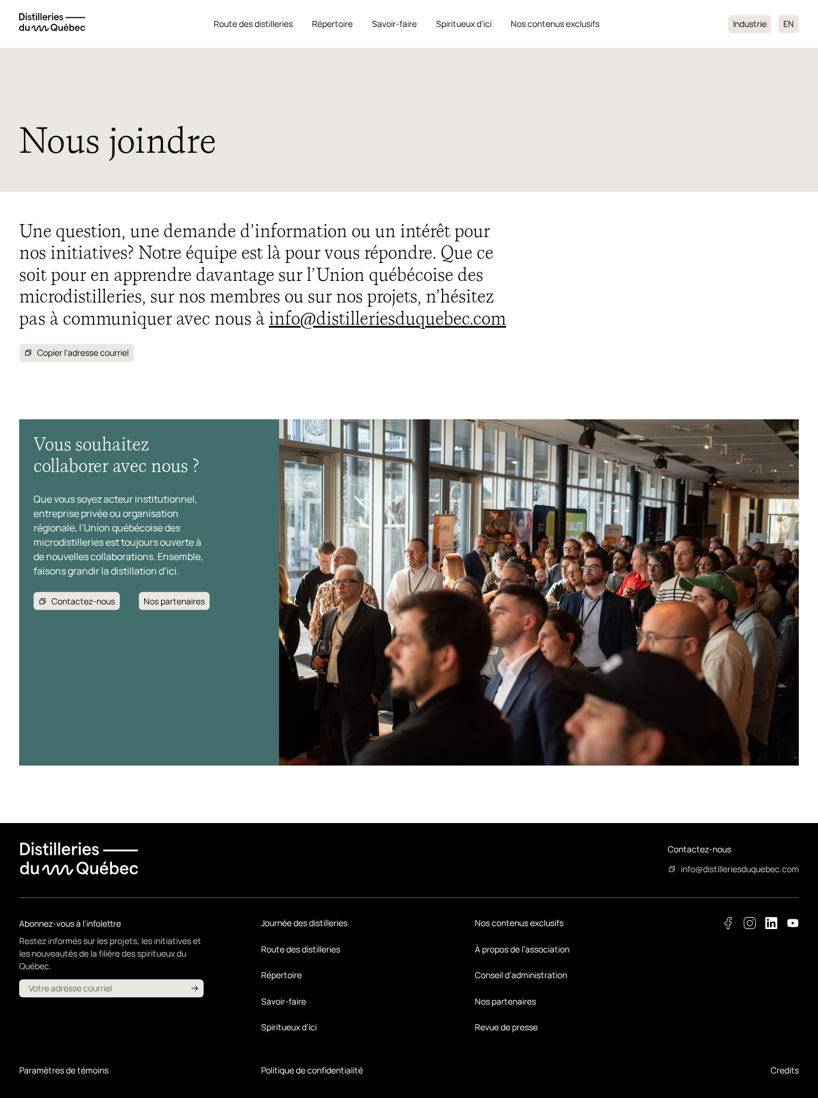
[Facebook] (728, 923)
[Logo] (52, 23)
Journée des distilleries (304, 922)
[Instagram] (750, 923)
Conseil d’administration (521, 975)
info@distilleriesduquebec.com (387, 318)
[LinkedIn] (771, 923)
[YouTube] (793, 923)
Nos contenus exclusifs (555, 23)
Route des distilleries (253, 23)
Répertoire (332, 23)
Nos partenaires (505, 1001)
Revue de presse (506, 1027)
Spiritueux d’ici (464, 23)
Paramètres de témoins (63, 1070)
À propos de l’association (522, 949)
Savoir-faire (394, 23)
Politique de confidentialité (312, 1070)
